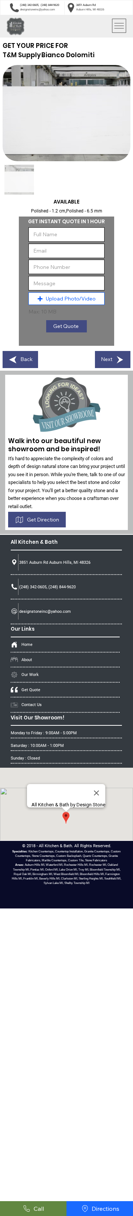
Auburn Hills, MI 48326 (90, 9)
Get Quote (30, 689)
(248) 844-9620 (50, 5)
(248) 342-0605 (29, 5)
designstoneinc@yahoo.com (37, 9)
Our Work (30, 674)
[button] (66, 298)
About (26, 659)
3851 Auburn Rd (86, 5)
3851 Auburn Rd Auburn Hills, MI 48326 (55, 562)
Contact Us (31, 704)
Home (27, 644)
